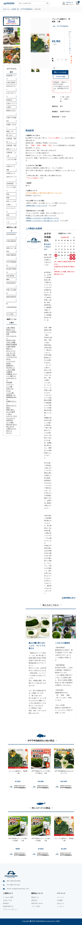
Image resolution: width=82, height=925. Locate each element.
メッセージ (60, 906)
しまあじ (9, 414)
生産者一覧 (15, 9)
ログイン (72, 4)
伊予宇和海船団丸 (27, 9)
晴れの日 (9, 424)
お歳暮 (13, 342)
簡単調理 (14, 344)
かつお (8, 391)
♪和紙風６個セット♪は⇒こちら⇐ (36, 206)
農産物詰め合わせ (11, 398)
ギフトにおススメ (11, 337)
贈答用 (8, 344)
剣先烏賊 (9, 382)
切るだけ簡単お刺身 (11, 333)
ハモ (14, 395)
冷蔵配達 (9, 374)
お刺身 (8, 347)
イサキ (15, 416)
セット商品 (10, 422)
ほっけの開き (10, 412)
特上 (7, 427)
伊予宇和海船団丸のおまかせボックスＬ (64, 772)
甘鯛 (11, 376)
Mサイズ (9, 431)
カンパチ (13, 353)
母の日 (8, 340)
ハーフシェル (10, 361)
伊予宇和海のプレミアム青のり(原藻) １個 (18, 839)
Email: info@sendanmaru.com (18, 889)
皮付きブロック (11, 406)
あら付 (12, 427)
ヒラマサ (9, 416)
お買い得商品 (10, 328)
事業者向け (10, 366)
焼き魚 (8, 363)
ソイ (7, 376)
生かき (8, 359)
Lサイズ (13, 429)
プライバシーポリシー (10, 909)
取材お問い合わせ (37, 903)
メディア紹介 (35, 906)
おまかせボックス (11, 379)
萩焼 (7, 349)
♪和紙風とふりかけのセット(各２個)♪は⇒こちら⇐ (42, 221)
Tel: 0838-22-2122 (13, 885)
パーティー (10, 384)
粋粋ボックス (10, 330)
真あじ (8, 408)
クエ (7, 353)
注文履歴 (60, 900)
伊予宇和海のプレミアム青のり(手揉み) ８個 (41, 772)
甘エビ (15, 424)
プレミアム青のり (70, 45)
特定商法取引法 (8, 906)
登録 (67, 4)
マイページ (60, 897)
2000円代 (9, 420)
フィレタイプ (10, 418)
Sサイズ (9, 433)
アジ (14, 376)
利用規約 (6, 903)
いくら (13, 351)
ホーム (7, 9)
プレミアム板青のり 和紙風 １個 (18, 772)
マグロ (8, 357)
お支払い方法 (7, 900)
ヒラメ (15, 374)
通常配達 (9, 395)
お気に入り (60, 903)
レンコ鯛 (9, 387)
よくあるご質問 (8, 897)
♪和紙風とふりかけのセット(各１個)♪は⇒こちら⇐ (42, 218)
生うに (8, 351)
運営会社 (34, 900)
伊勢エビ (9, 355)
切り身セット (10, 368)
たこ (11, 349)
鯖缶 (14, 355)
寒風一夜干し (10, 410)
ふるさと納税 (10, 370)
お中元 (8, 342)
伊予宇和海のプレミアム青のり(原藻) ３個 (41, 839)
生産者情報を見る (68, 598)
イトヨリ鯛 (10, 393)
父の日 (13, 340)
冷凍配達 (9, 372)
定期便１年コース (11, 402)
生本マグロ (10, 389)
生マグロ (14, 357)
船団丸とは (35, 897)
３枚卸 (8, 429)
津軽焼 (13, 347)
